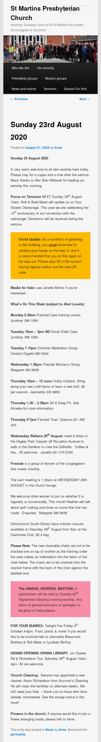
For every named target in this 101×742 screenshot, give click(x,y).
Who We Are (20, 68)
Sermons (50, 88)
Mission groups (56, 78)
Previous (19, 98)
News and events (24, 88)
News (49, 729)
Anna (58, 147)
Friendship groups (24, 78)
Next (85, 98)
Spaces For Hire (75, 88)
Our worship (45, 68)
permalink (18, 734)
